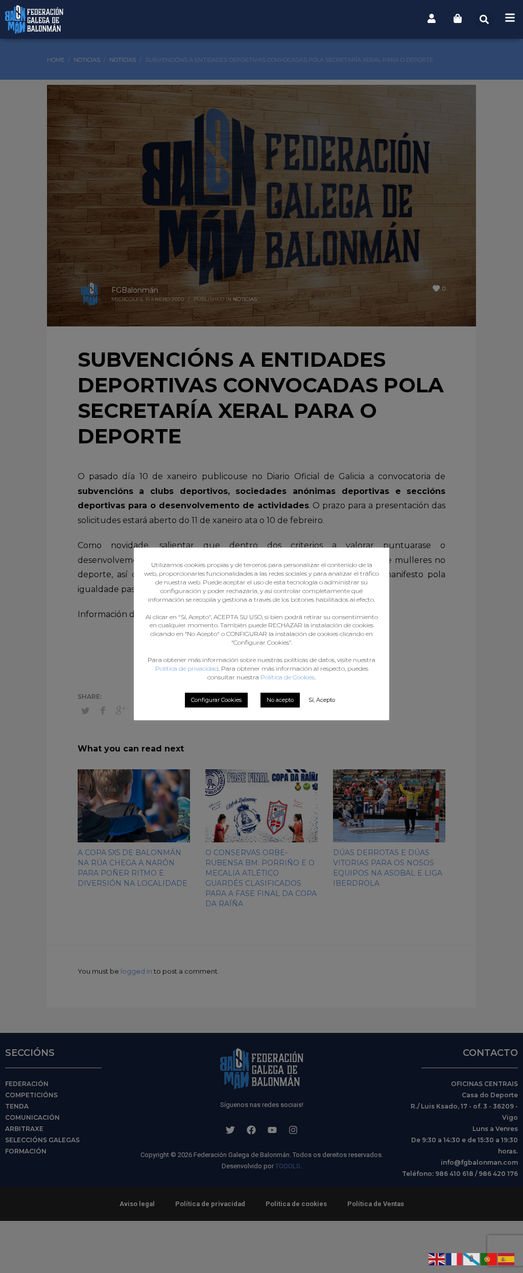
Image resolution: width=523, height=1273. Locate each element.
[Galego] (472, 1258)
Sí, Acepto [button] (321, 699)
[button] (484, 19)
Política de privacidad (187, 668)
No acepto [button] (280, 699)
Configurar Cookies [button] (216, 699)
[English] (437, 1258)
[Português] (489, 1258)
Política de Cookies (287, 677)
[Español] (506, 1258)
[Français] (454, 1258)
